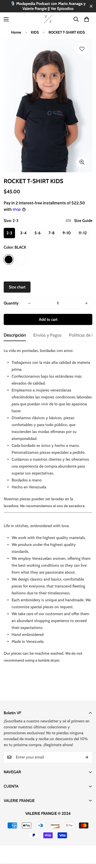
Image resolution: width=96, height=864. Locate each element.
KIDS (35, 32)
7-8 (51, 233)
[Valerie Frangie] (48, 19)
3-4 (23, 233)
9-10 (67, 233)
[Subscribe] (86, 757)
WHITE (21, 259)
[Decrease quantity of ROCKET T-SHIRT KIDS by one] (29, 303)
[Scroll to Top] (87, 838)
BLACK (9, 259)
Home (16, 32)
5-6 (37, 233)
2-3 (9, 233)
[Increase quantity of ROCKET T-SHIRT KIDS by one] (86, 303)
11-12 (83, 233)
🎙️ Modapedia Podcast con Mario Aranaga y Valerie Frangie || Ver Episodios (48, 6)
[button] (86, 19)
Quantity (11, 303)
